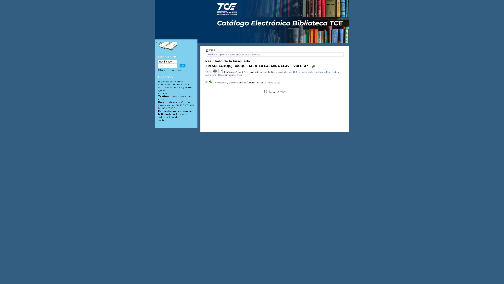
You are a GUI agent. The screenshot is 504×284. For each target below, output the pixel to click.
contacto (163, 120)
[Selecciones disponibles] (220, 71)
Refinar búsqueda (303, 71)
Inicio (211, 49)
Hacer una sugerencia (230, 74)
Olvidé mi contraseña (170, 69)
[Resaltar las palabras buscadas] (313, 66)
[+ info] (206, 82)
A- (157, 42)
